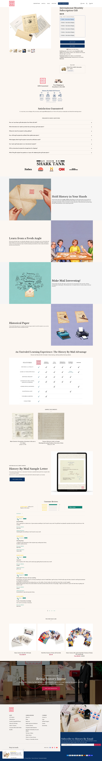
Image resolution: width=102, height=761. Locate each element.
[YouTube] (56, 747)
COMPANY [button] (44, 715)
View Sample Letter (17, 479)
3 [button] (51, 610)
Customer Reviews (29, 725)
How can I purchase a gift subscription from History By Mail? (23, 122)
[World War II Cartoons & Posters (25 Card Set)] (51, 637)
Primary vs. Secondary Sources (32, 739)
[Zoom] (11, 46)
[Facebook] (50, 747)
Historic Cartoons (12, 725)
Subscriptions (12, 719)
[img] (20, 517)
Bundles (10, 729)
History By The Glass (13, 723)
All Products (11, 717)
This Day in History (29, 733)
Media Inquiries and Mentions (31, 723)
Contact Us (44, 717)
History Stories (28, 735)
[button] (37, 3)
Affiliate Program (45, 721)
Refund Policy (22, 758)
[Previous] (11, 28)
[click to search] (86, 3)
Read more (62, 58)
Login (43, 719)
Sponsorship (44, 725)
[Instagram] (54, 747)
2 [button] (49, 610)
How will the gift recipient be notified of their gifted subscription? (24, 135)
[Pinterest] (52, 747)
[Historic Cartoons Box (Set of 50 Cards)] (22, 637)
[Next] (49, 28)
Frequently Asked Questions (31, 727)
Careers (43, 723)
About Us (27, 717)
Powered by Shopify (43, 758)
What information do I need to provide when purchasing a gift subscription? (26, 126)
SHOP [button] (10, 715)
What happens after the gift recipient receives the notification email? (24, 139)
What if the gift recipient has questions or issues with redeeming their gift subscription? (29, 152)
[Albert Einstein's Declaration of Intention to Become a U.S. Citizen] (22, 426)
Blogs (27, 719)
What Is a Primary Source (31, 737)
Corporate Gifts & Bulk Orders (15, 727)
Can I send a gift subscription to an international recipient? (22, 144)
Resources (28, 721)
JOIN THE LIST (97, 744)
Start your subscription (51, 688)
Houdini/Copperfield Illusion (15, 721)
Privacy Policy (28, 758)
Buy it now (72, 46)
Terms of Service (34, 758)
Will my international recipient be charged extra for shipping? (23, 148)
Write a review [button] (72, 507)
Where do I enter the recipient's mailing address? (20, 131)
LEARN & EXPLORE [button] (30, 715)
